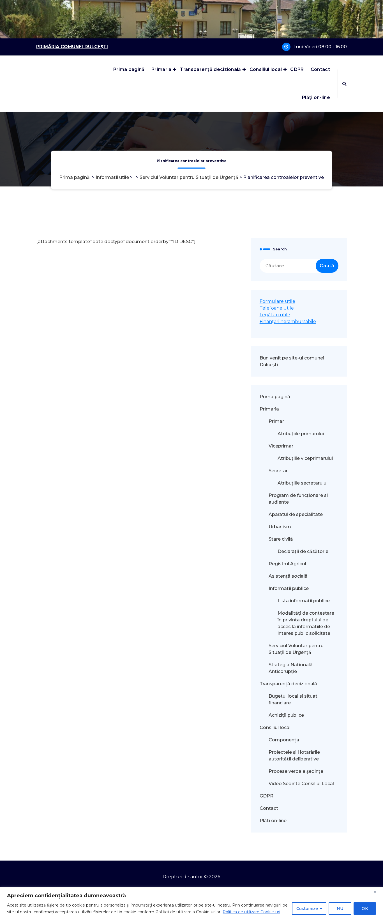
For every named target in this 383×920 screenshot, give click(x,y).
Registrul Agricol (288, 563)
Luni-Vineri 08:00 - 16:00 (320, 46)
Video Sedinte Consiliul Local (301, 783)
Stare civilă (281, 539)
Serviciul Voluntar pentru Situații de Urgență (189, 177)
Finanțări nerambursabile (288, 321)
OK (365, 908)
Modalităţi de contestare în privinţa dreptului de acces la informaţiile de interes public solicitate (306, 623)
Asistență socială (288, 576)
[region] (191, 903)
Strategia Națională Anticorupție (291, 668)
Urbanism (280, 526)
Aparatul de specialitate (296, 514)
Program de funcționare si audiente (298, 499)
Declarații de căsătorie (303, 551)
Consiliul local (266, 69)
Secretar (278, 470)
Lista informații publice (304, 600)
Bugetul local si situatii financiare (294, 699)
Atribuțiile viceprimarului (305, 458)
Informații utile (112, 177)
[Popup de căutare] (344, 83)
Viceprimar (281, 446)
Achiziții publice (286, 715)
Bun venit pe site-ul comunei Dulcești (292, 361)
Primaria (161, 69)
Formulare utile (277, 301)
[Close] (377, 892)
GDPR (297, 69)
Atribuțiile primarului (301, 433)
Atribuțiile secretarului (302, 483)
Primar (276, 421)
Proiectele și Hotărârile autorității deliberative (294, 756)
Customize (307, 908)
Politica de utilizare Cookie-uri (251, 911)
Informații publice (289, 588)
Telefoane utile (277, 308)
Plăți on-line (316, 97)
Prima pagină (129, 69)
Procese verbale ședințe (296, 771)
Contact (320, 69)
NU (340, 908)
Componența (284, 740)
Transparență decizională (210, 69)
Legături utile (275, 314)
